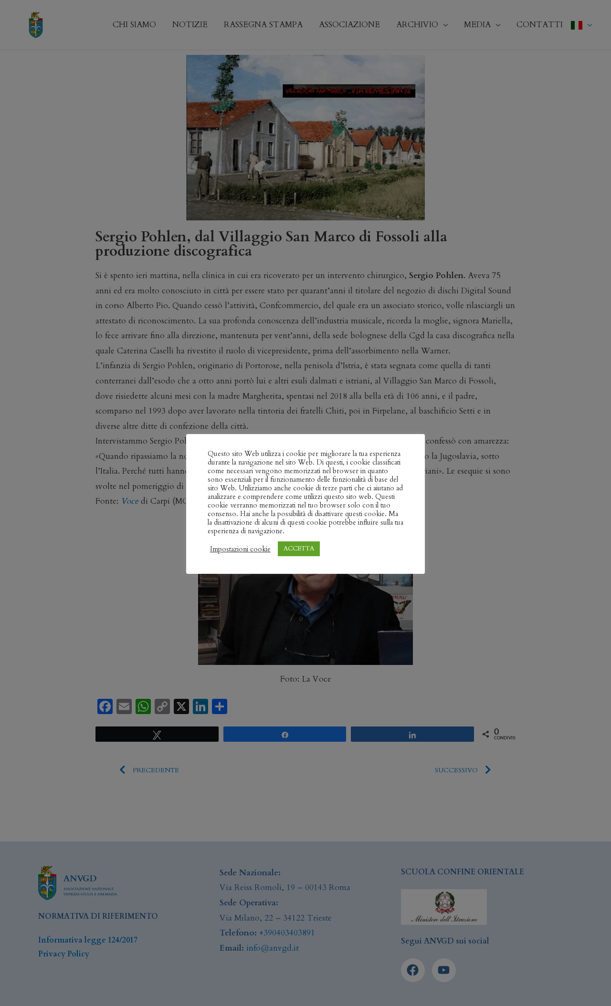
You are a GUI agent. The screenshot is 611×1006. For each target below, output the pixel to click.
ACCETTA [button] (299, 548)
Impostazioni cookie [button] (240, 549)
